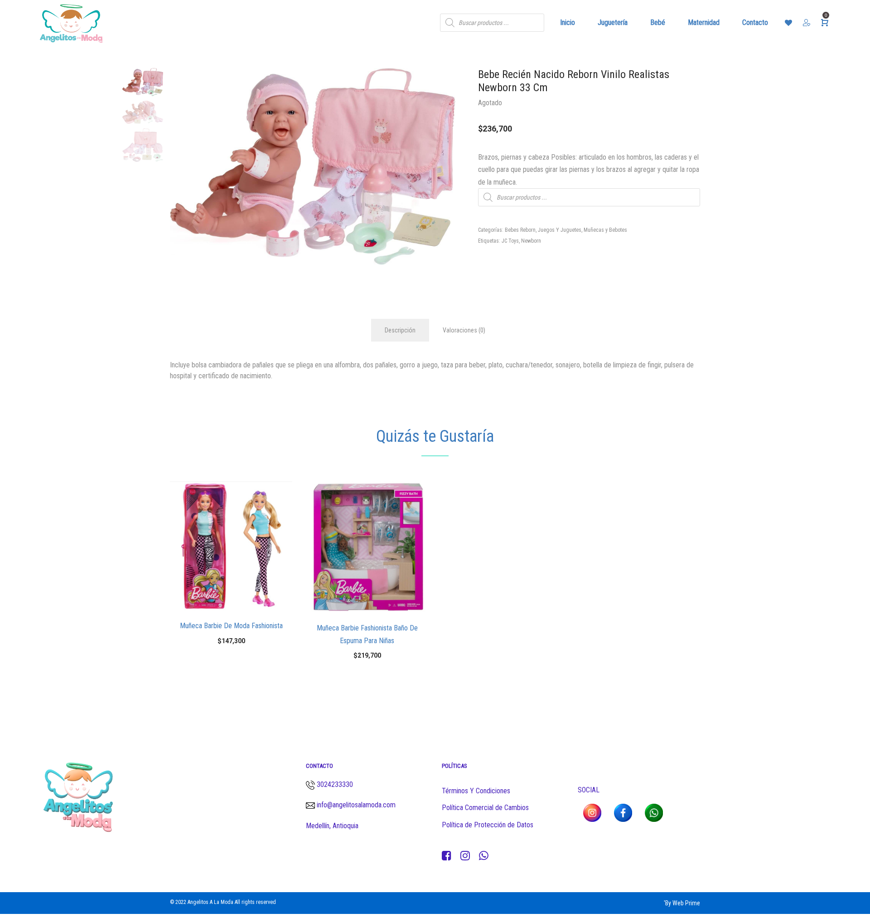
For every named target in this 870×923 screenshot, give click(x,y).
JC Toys (510, 241)
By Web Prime (682, 903)
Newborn (531, 241)
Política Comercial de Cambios (485, 807)
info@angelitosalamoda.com (355, 805)
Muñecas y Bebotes (605, 230)
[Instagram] (465, 856)
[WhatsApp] (483, 856)
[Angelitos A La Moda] (71, 22)
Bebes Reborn (520, 230)
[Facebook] (446, 856)
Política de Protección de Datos (487, 824)
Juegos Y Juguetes (559, 230)
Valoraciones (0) (464, 330)
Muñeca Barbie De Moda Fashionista (231, 625)
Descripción (400, 330)
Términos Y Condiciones (476, 790)
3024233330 (335, 784)
